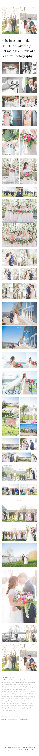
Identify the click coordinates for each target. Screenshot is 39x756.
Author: (4, 719)
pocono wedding (7, 698)
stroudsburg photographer (10, 703)
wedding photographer (25, 708)
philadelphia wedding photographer (22, 696)
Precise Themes (32, 750)
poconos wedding (18, 698)
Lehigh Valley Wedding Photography (22, 687)
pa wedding (5, 689)
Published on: (6, 717)
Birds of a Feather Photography (21, 680)
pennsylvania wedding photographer (13, 694)
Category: (5, 677)
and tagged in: (6, 680)
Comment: (23, 719)
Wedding (11, 677)
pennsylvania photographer (10, 691)
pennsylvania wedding (27, 691)
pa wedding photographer (18, 689)
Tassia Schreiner (12, 719)
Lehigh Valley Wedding (9, 684)
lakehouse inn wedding (9, 682)
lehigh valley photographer (25, 682)
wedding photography (9, 710)
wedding (14, 708)
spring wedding (23, 701)
